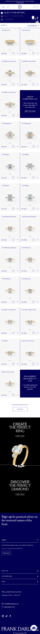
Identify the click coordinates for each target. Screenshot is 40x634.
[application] (34, 628)
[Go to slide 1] (9, 205)
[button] (36, 540)
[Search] (8, 7)
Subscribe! (6, 553)
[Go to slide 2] (10, 205)
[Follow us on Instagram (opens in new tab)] (3, 616)
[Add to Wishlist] (13, 53)
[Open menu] (3, 7)
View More (20, 409)
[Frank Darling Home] (19, 7)
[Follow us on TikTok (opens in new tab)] (6, 616)
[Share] (17, 53)
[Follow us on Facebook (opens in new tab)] (10, 616)
